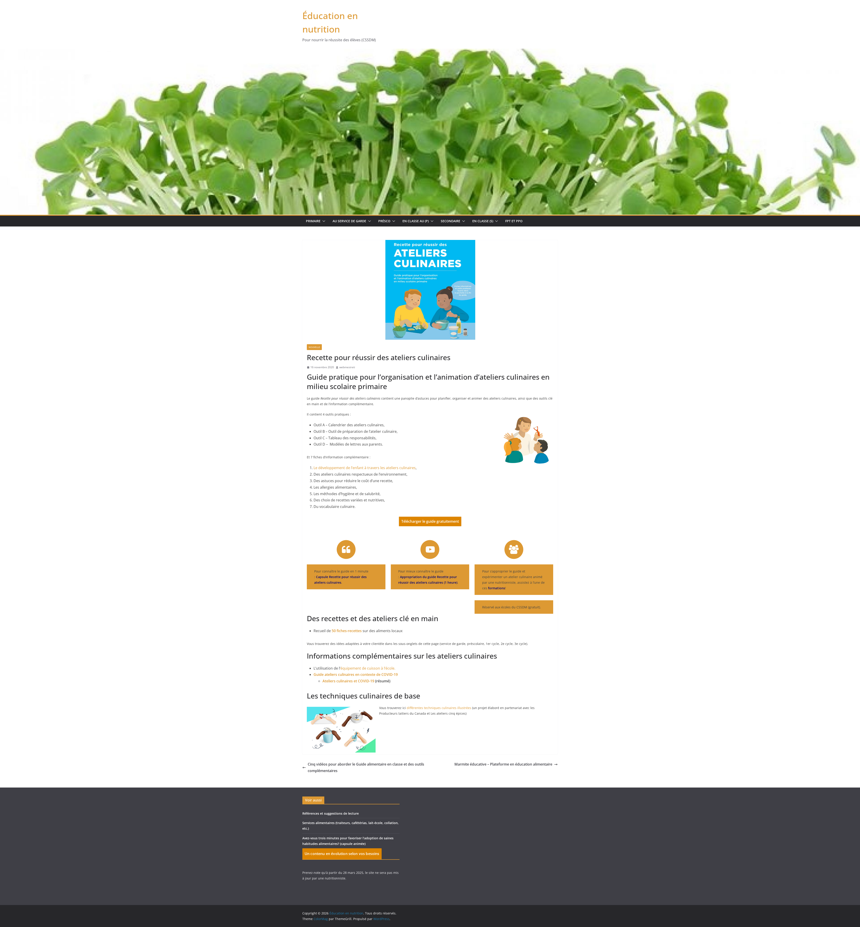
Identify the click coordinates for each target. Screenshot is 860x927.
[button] (322, 221)
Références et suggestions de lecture (330, 813)
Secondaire (450, 221)
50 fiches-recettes (347, 630)
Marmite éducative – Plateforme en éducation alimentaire (503, 764)
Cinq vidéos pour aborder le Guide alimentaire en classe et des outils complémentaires (366, 767)
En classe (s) (482, 221)
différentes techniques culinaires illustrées (439, 708)
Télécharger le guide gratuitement (430, 521)
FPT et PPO (513, 221)
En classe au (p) (415, 221)
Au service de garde (349, 221)
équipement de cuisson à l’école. (367, 668)
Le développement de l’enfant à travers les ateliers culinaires (365, 467)
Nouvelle (314, 347)
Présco (384, 221)
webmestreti (347, 367)
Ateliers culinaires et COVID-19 (348, 681)
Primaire (313, 221)
